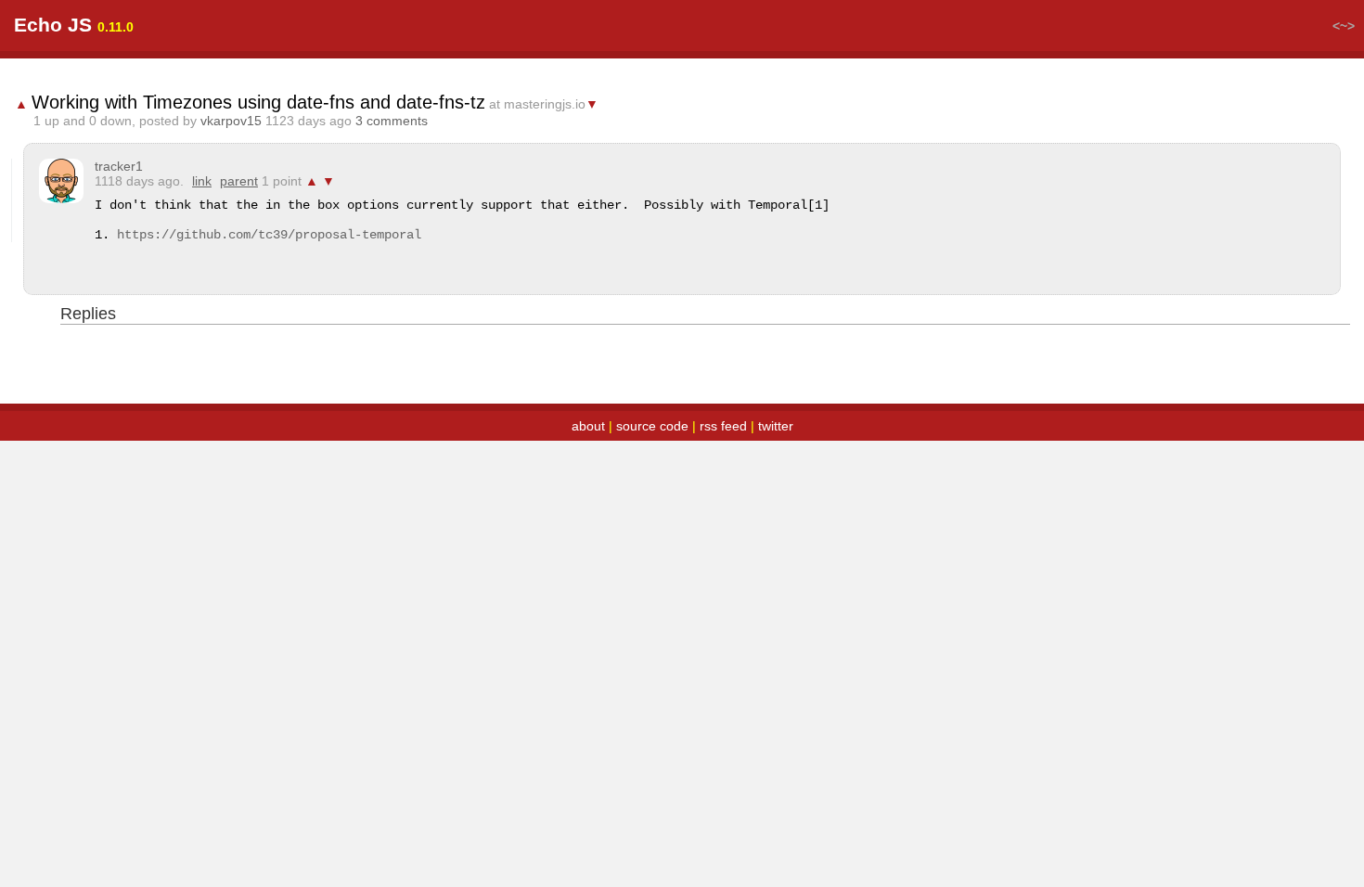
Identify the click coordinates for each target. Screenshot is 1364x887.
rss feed (723, 425)
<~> (1343, 26)
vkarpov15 (231, 120)
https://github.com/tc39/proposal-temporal (269, 234)
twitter (775, 425)
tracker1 (119, 166)
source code (652, 425)
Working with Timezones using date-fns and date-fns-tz (258, 102)
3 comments (391, 120)
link (202, 181)
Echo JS (53, 24)
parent (239, 181)
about (588, 425)
